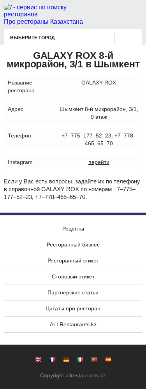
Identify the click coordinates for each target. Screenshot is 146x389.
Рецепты (73, 228)
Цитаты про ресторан (73, 308)
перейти (98, 162)
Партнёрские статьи (73, 292)
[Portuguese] (94, 360)
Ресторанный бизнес (73, 244)
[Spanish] (108, 360)
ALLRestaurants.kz (73, 324)
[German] (66, 360)
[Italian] (80, 360)
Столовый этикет (73, 276)
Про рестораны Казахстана (43, 21)
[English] (38, 360)
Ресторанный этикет (73, 260)
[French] (52, 360)
